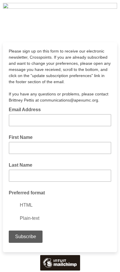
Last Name (20, 165)
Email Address (26, 109)
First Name (21, 137)
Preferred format (27, 192)
